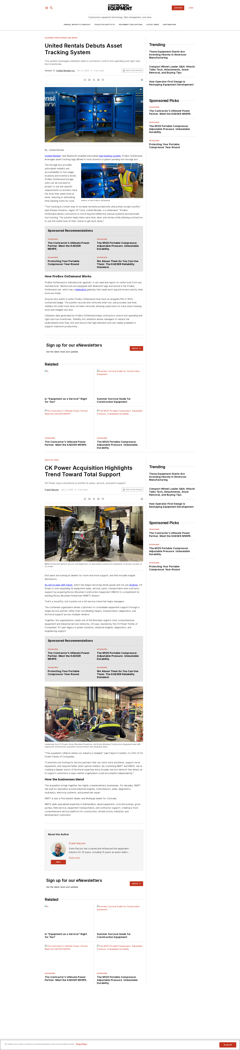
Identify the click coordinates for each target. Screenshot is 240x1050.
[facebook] (85, 80)
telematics (81, 289)
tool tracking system (110, 156)
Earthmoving (169, 24)
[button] (46, 8)
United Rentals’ (53, 156)
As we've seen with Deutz (58, 585)
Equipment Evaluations (130, 24)
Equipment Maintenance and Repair (61, 38)
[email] (103, 80)
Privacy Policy (81, 1044)
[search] (51, 8)
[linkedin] (89, 80)
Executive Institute (105, 24)
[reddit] (98, 80)
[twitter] (94, 80)
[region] (120, 1045)
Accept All (228, 1045)
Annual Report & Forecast (77, 24)
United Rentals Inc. (65, 70)
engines (133, 585)
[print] (142, 80)
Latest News (152, 24)
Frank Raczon (52, 489)
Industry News (52, 460)
